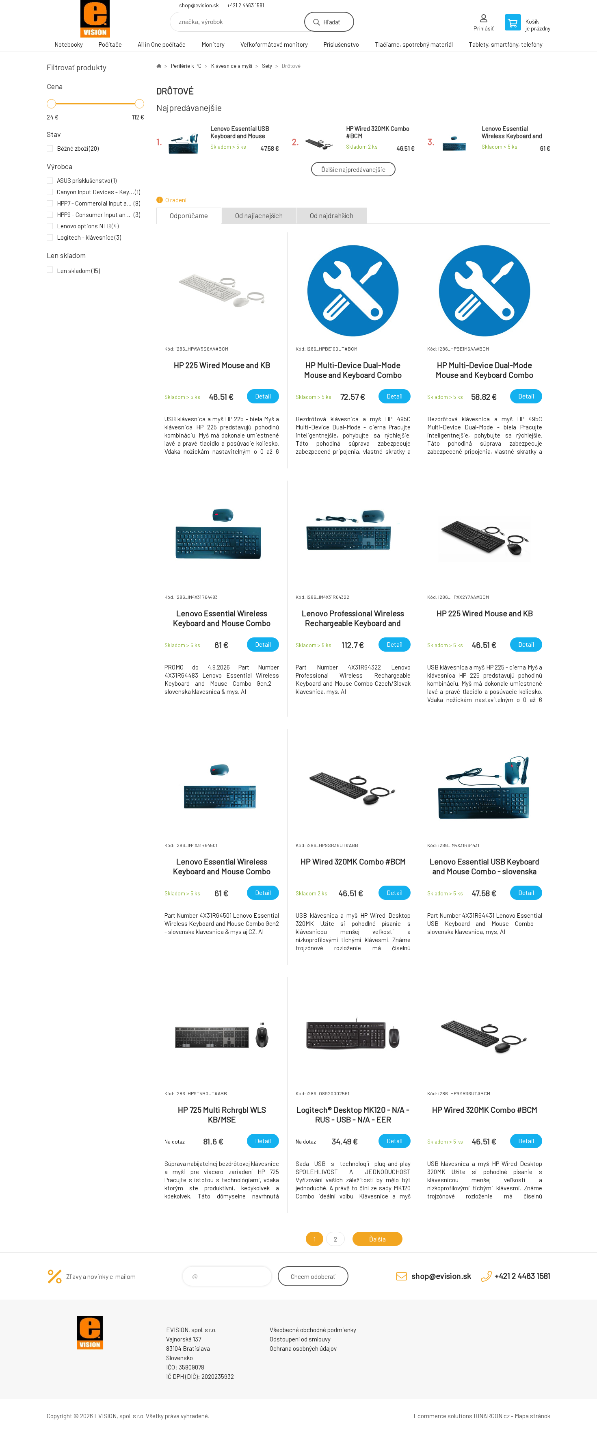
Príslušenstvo (341, 44)
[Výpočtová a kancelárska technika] (158, 65)
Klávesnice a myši (231, 66)
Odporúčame (189, 215)
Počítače (110, 44)
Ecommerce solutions (442, 1415)
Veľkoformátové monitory (274, 44)
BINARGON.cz (492, 1415)
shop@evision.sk (199, 5)
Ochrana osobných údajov (303, 1348)
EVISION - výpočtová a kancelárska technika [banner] (95, 19)
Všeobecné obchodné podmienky (313, 1329)
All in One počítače (162, 44)
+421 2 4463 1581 (245, 5)
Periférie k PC (186, 66)
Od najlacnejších (259, 215)
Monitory (213, 44)
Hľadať (331, 22)
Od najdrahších (331, 215)
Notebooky (68, 44)
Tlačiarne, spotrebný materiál (414, 44)
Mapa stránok (532, 1415)
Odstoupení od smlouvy (300, 1339)
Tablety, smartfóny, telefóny (506, 44)
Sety (267, 66)
